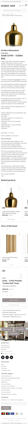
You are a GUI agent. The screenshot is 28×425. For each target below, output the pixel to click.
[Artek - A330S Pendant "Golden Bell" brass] (14, 32)
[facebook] (3, 357)
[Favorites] (22, 6)
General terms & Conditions (8, 418)
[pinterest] (11, 357)
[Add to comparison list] (20, 277)
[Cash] (17, 413)
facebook (8, 329)
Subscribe (6, 408)
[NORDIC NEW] (8, 5)
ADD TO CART (14, 300)
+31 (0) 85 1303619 (7, 351)
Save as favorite (14, 305)
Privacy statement (21, 418)
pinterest (14, 333)
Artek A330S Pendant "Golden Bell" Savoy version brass (11, 212)
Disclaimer (10, 420)
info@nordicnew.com (8, 353)
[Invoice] (21, 413)
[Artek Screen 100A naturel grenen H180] (11, 243)
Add (12, 265)
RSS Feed (17, 420)
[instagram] (7, 357)
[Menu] (1, 10)
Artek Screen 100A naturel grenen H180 (10, 258)
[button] (10, 45)
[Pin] (12, 413)
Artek (3, 278)
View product (11, 219)
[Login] (20, 6)
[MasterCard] (3, 413)
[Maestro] (8, 413)
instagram (20, 329)
